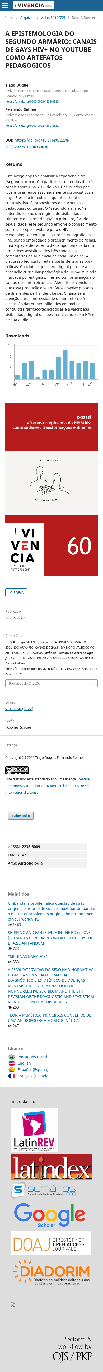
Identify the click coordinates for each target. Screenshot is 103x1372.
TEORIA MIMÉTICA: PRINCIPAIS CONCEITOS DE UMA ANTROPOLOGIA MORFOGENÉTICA (49, 1018)
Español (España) (33, 1069)
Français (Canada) (34, 1075)
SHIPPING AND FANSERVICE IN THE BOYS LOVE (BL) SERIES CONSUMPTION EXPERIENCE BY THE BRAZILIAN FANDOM (50, 938)
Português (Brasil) (34, 1056)
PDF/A (18, 592)
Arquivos (27, 17)
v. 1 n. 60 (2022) (53, 17)
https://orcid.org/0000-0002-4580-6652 (32, 126)
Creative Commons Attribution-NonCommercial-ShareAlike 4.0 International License (47, 786)
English (24, 1063)
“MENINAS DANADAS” (27, 956)
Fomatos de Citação (24, 683)
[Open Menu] (5, 5)
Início (9, 17)
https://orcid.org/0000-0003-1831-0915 (32, 101)
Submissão (21, 815)
